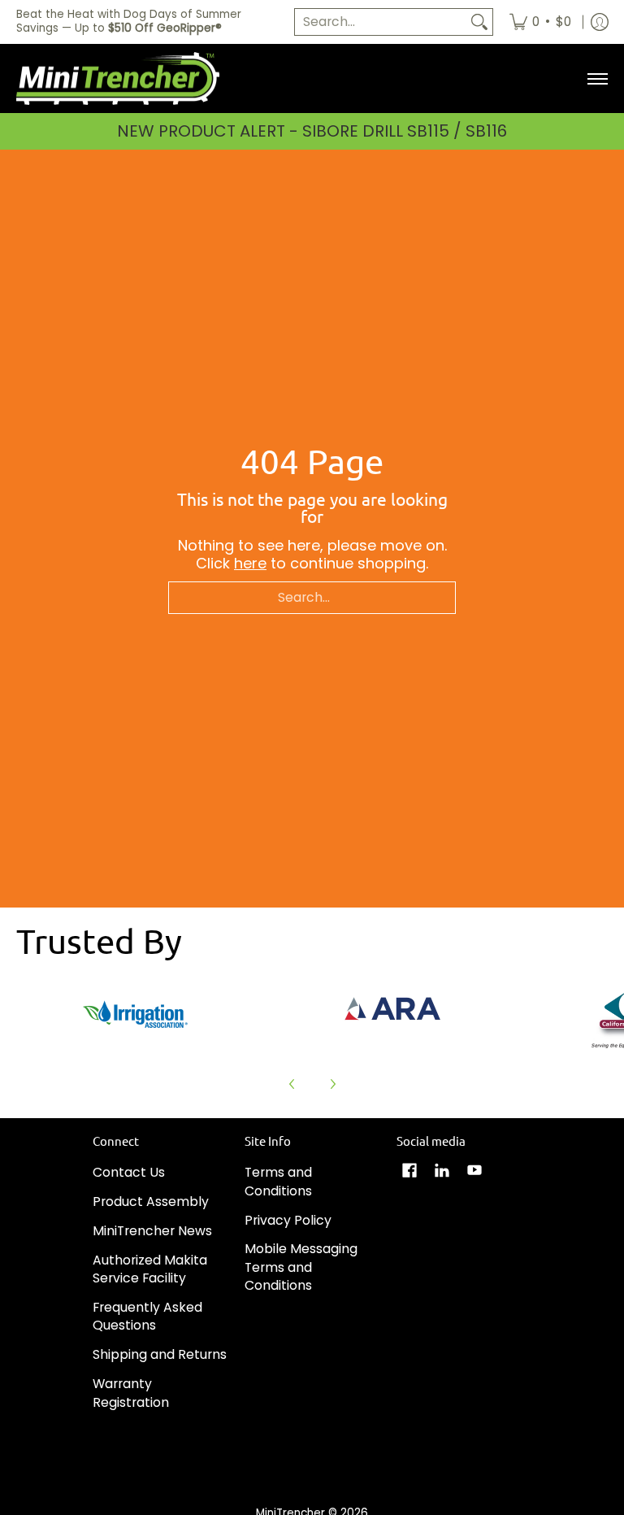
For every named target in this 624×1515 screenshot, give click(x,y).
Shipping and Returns (160, 1354)
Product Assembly (151, 1201)
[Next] (332, 1084)
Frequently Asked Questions (147, 1316)
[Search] (479, 22)
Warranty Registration (131, 1393)
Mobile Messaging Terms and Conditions (301, 1267)
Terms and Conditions (278, 1181)
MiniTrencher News (152, 1230)
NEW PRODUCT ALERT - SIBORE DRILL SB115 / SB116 (312, 131)
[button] (409, 1171)
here (250, 563)
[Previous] (292, 1084)
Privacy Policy (288, 1220)
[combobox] (380, 22)
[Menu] (597, 79)
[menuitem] (540, 22)
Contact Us (129, 1172)
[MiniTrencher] (117, 79)
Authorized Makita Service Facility (150, 1269)
